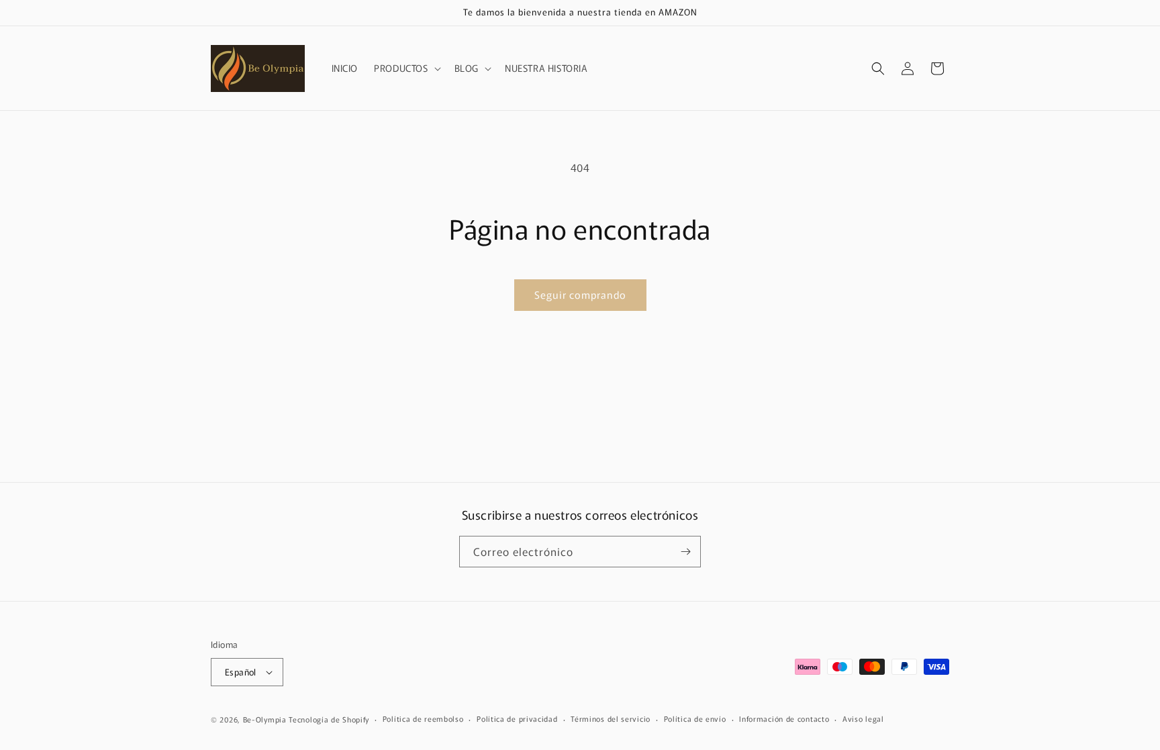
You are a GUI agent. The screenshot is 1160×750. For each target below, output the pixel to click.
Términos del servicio (610, 718)
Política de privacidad (517, 718)
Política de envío (695, 718)
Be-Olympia (265, 719)
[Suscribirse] (685, 551)
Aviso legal (863, 718)
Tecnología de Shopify (329, 719)
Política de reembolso (423, 718)
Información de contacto (784, 718)
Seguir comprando (580, 294)
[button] (406, 68)
